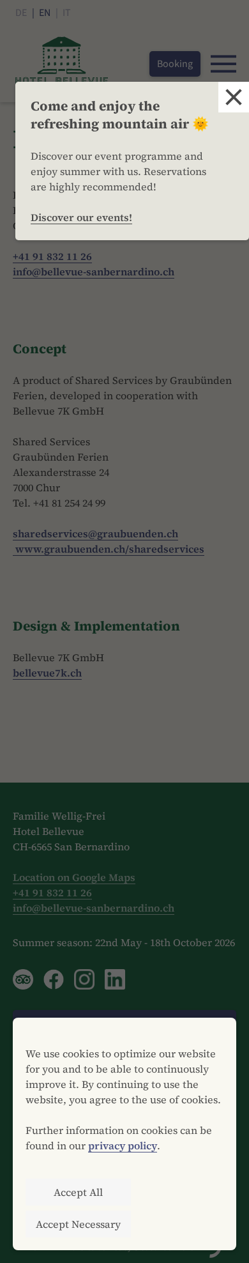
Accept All (78, 1192)
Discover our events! (81, 217)
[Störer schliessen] (233, 97)
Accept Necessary (78, 1224)
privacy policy (122, 1145)
